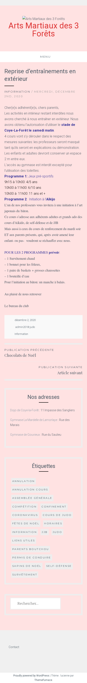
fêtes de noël (25, 523)
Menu (45, 56)
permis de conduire (31, 557)
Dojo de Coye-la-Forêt (24, 410)
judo (57, 532)
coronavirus (25, 515)
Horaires (53, 523)
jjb (45, 532)
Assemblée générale (32, 497)
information (24, 532)
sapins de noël (26, 565)
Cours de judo (57, 515)
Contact (14, 647)
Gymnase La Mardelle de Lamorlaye (33, 420)
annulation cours (30, 489)
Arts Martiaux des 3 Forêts (43, 29)
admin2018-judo (25, 327)
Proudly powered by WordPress (31, 675)
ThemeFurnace (43, 680)
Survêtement (24, 574)
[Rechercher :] (35, 603)
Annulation (23, 481)
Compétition (24, 506)
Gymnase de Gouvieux (25, 434)
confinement (54, 506)
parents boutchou (30, 549)
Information (17, 91)
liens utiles (23, 540)
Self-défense (59, 565)
